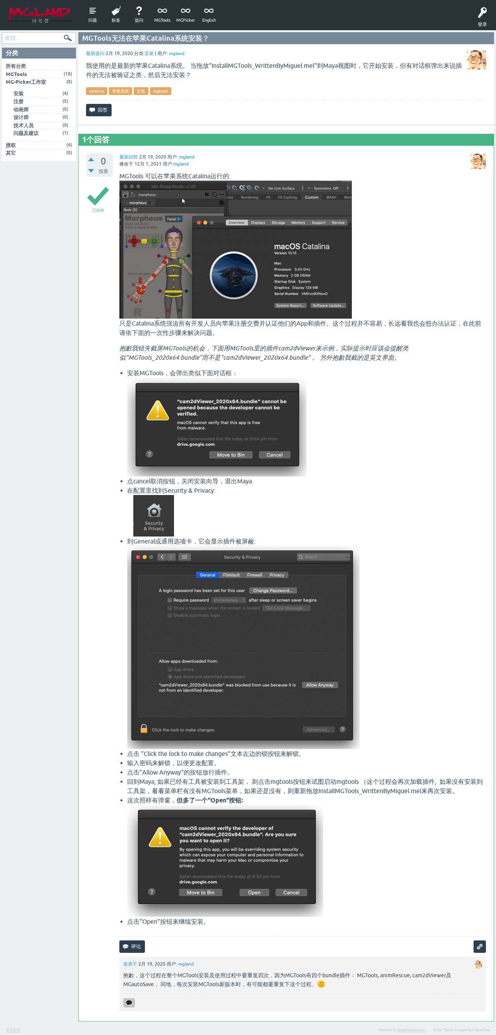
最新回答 (128, 157)
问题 (92, 20)
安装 (149, 53)
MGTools (162, 20)
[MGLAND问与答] (39, 15)
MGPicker (185, 20)
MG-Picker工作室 (26, 82)
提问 (139, 20)
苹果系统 (120, 91)
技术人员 (24, 125)
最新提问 (95, 53)
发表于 (130, 964)
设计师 (21, 117)
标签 (116, 20)
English (209, 20)
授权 (11, 145)
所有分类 (16, 66)
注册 (19, 101)
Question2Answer (411, 1030)
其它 (11, 153)
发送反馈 (13, 1030)
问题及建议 (26, 133)
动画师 (21, 109)
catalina (96, 91)
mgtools (160, 91)
